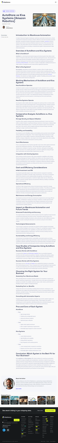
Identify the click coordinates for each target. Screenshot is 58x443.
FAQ (43, 437)
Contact (51, 424)
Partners (51, 422)
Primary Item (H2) (5, 37)
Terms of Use (43, 441)
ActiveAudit (23, 420)
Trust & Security (51, 431)
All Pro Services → (37, 432)
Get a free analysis (50, 410)
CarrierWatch (23, 422)
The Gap (27, 263)
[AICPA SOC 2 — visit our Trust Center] (4, 430)
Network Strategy (37, 423)
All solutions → (31, 433)
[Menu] (56, 2)
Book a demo (40, 410)
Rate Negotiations (37, 419)
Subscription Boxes (30, 427)
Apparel (29, 418)
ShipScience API (23, 436)
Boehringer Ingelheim (34, 253)
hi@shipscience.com (6, 425)
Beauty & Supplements (30, 421)
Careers (51, 420)
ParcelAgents (23, 433)
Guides (44, 418)
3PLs (29, 429)
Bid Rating (37, 426)
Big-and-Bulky (31, 424)
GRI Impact (37, 429)
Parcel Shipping (10, 11)
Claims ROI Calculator (44, 427)
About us (51, 418)
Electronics (30, 431)
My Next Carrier (23, 425)
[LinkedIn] (8, 430)
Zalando (25, 253)
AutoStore (47, 41)
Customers (44, 422)
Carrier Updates (45, 424)
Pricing (51, 426)
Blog (43, 435)
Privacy (47, 441)
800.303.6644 (5, 426)
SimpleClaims (23, 418)
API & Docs (44, 433)
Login (51, 428)
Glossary (45, 420)
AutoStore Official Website (22, 62)
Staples (33, 263)
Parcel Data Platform (23, 429)
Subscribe (17, 420)
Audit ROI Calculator (44, 430)
